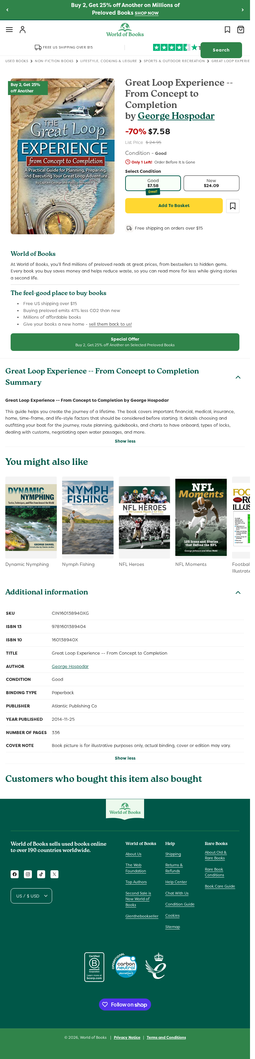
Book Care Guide (220, 886)
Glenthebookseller (142, 916)
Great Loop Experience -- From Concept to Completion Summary (102, 378)
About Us (133, 854)
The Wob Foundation (136, 868)
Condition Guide (180, 904)
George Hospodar (176, 117)
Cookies (172, 915)
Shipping (173, 854)
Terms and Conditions (166, 1037)
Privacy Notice (127, 1037)
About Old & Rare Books (216, 855)
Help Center (176, 882)
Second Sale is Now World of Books (138, 899)
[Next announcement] (242, 9)
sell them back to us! (110, 324)
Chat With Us (177, 893)
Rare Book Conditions (214, 872)
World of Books (94, 1037)
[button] (9, 30)
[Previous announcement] (7, 9)
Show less (125, 441)
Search (221, 50)
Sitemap (172, 927)
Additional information (46, 593)
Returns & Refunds (174, 868)
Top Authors (136, 882)
